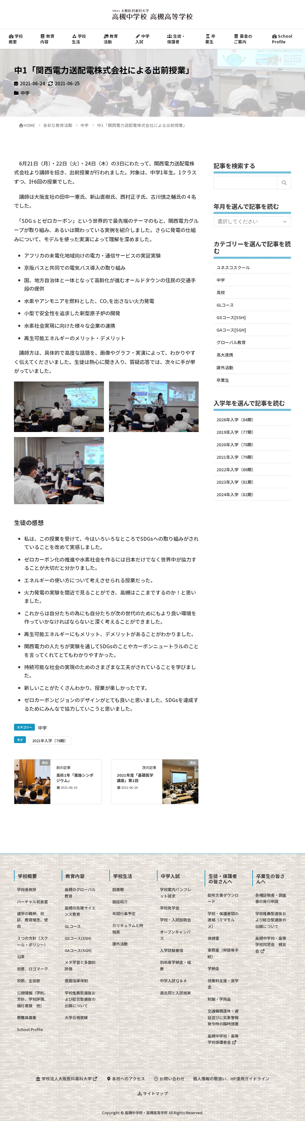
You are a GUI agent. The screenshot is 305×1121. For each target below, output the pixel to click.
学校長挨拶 (26, 889)
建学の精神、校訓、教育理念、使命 (32, 920)
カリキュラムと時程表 (127, 928)
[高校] (32, 781)
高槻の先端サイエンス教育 (80, 911)
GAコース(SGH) (78, 950)
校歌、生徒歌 (28, 980)
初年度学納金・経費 (175, 965)
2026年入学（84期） (236, 419)
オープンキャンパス (175, 935)
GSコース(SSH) (78, 938)
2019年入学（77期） (236, 432)
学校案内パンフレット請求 (175, 892)
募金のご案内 (243, 39)
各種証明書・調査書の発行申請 (270, 898)
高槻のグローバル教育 (80, 892)
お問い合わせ (172, 1078)
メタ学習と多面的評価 (80, 965)
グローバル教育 (231, 342)
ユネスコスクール (233, 267)
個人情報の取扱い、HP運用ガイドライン (231, 1078)
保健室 (213, 938)
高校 (221, 292)
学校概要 (16, 39)
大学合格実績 (76, 1017)
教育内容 (47, 39)
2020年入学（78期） (236, 444)
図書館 (118, 889)
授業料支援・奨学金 (223, 984)
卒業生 (210, 39)
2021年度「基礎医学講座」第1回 (135, 777)
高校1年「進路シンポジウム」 (75, 777)
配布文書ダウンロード (223, 898)
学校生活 (79, 39)
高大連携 (225, 355)
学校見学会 (169, 908)
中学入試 (142, 39)
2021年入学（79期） (50, 740)
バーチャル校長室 (32, 901)
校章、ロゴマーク (32, 969)
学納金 (213, 968)
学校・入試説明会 (175, 920)
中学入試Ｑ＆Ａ (173, 980)
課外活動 (225, 367)
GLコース (225, 305)
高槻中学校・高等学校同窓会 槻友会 (270, 944)
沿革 (21, 956)
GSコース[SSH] (231, 317)
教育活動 (111, 39)
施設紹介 (120, 901)
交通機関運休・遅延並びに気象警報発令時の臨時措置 (223, 1017)
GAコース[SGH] (231, 330)
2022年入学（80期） (236, 469)
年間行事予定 (124, 913)
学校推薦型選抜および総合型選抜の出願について (80, 999)
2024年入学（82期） (236, 494)
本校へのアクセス (128, 1078)
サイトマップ (155, 1093)
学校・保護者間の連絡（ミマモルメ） (223, 920)
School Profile (282, 39)
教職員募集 (26, 1017)
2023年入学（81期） (236, 482)
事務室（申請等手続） (223, 953)
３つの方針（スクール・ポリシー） (32, 941)
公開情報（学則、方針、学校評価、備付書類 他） (32, 999)
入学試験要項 (171, 950)
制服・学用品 (219, 999)
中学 (25, 92)
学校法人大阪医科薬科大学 (67, 1078)
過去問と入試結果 (175, 993)
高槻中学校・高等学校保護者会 (223, 1039)
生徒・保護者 (176, 39)
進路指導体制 (76, 980)
